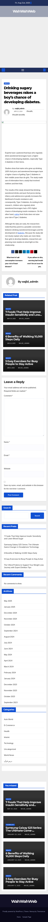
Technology (8, 743)
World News (9, 755)
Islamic (7, 737)
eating (16, 214)
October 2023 (9, 696)
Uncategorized (10, 749)
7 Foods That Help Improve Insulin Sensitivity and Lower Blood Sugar (24, 314)
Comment (8, 396)
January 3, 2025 (14, 885)
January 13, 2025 (14, 860)
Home (19, 917)
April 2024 (8, 661)
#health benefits (18, 115)
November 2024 (10, 619)
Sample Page (26, 917)
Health (7, 83)
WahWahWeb (24, 11)
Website (7, 469)
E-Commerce (9, 725)
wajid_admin (19, 108)
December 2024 (10, 613)
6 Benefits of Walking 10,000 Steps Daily (24, 338)
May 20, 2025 (12, 809)
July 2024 (8, 643)
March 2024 (9, 667)
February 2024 (10, 673)
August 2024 (9, 637)
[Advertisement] (24, 42)
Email (7, 455)
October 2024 (9, 625)
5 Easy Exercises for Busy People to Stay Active (21, 363)
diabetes (21, 233)
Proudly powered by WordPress (13, 911)
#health (29, 111)
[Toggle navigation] (22, 70)
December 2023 (10, 685)
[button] (41, 70)
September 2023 (11, 702)
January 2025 (9, 607)
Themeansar (41, 911)
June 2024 (8, 649)
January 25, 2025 (14, 834)
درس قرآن (8, 761)
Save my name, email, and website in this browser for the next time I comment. (23, 487)
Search (7, 508)
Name (7, 442)
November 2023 (10, 690)
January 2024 (9, 679)
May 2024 (8, 655)
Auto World (8, 719)
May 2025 (8, 601)
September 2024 (11, 631)
